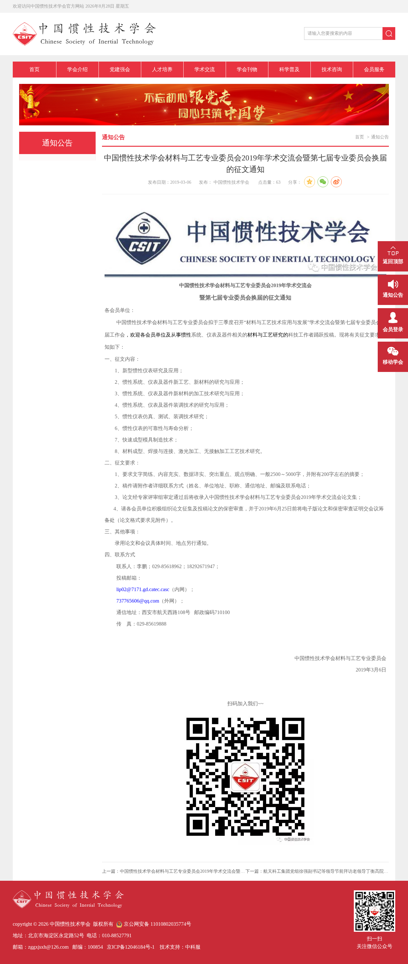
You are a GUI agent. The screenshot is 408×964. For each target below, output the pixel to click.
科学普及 (289, 69)
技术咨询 (332, 69)
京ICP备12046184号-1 (130, 947)
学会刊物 (247, 69)
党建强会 (120, 69)
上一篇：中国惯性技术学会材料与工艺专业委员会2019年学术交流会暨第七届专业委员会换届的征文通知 (173, 871)
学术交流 (204, 69)
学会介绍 (77, 69)
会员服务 (374, 69)
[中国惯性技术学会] (84, 33)
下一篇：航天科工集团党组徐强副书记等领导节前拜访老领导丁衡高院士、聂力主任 (317, 871)
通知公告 (380, 137)
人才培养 (162, 69)
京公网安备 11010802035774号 (156, 924)
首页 (34, 69)
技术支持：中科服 (180, 947)
